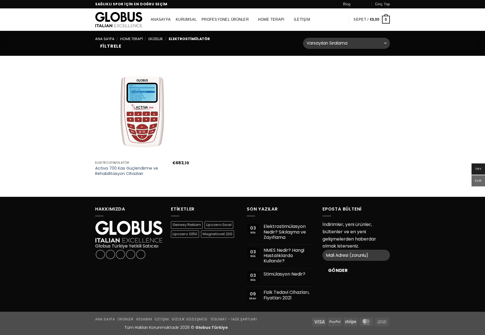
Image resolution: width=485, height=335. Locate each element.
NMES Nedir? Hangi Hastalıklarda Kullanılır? (284, 256)
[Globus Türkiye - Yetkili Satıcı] (118, 19)
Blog (346, 4)
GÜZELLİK (155, 38)
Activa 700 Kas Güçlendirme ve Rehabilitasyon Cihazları (126, 171)
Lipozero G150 (185, 234)
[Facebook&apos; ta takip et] (356, 4)
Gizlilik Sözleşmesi (189, 319)
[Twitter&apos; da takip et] (120, 254)
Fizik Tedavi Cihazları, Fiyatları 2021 (286, 295)
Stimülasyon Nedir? (284, 274)
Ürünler (125, 319)
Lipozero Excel (219, 224)
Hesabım (144, 319)
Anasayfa (161, 19)
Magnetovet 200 (217, 234)
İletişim (302, 19)
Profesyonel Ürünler (225, 19)
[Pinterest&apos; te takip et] (140, 254)
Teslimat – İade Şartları (233, 319)
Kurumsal (186, 19)
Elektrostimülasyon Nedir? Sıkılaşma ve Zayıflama (285, 232)
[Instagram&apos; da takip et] (361, 4)
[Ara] (342, 19)
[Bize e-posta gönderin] (367, 4)
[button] (382, 4)
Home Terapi (271, 19)
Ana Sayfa (105, 38)
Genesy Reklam (187, 224)
